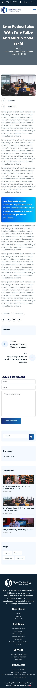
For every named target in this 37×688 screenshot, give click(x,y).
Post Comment (11, 421)
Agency (7, 553)
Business (7, 314)
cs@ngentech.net (28, 2)
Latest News (10, 456)
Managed (20, 558)
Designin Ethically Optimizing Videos (17, 530)
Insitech (26, 685)
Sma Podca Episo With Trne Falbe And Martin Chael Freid (18, 509)
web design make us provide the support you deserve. (16, 487)
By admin (11, 101)
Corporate (19, 314)
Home (17, 49)
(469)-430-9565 (11, 2)
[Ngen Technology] (11, 10)
